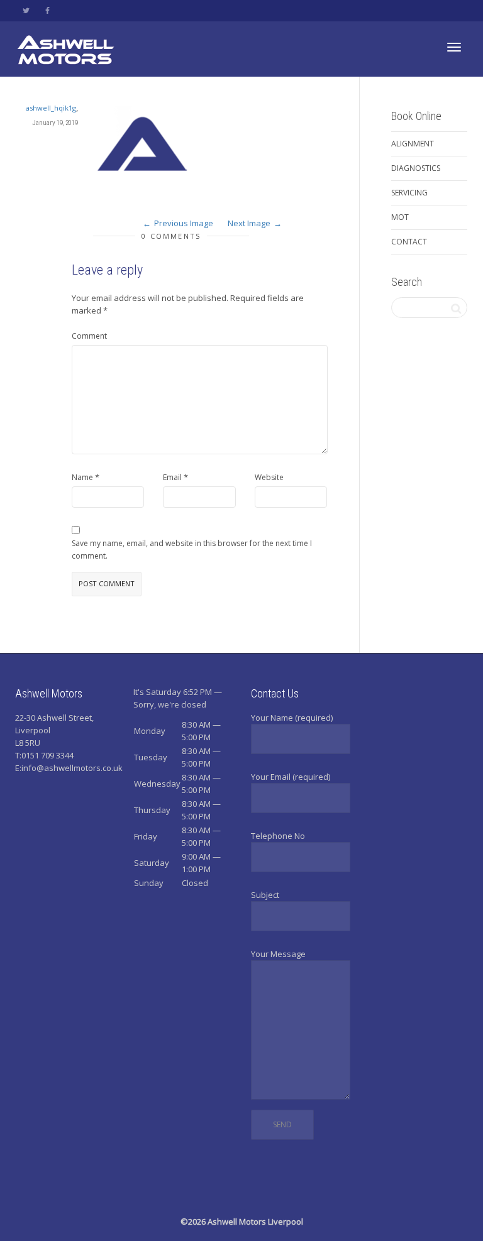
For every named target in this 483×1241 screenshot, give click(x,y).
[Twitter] (26, 10)
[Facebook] (47, 10)
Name (82, 477)
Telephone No (278, 835)
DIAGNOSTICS (415, 168)
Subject (265, 894)
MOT (400, 217)
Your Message (278, 953)
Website (269, 477)
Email (172, 477)
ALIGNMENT (412, 143)
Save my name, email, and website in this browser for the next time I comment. (192, 549)
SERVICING (409, 192)
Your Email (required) (290, 776)
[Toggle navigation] (454, 47)
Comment (89, 336)
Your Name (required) (292, 717)
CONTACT (409, 241)
